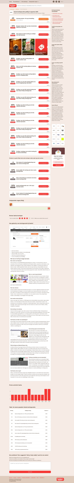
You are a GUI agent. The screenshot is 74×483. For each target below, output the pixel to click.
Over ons (10, 477)
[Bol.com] (58, 143)
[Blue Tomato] (54, 143)
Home (10, 1)
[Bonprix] (63, 143)
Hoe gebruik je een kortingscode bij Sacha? (56, 16)
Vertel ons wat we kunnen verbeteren (19, 463)
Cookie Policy (33, 477)
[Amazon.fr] (54, 130)
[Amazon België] (63, 126)
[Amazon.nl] (58, 130)
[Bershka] (58, 139)
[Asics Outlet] (58, 135)
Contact (15, 477)
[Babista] (54, 139)
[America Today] (63, 130)
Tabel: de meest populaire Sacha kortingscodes (57, 23)
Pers (38, 477)
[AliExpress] (58, 126)
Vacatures (19, 477)
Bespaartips (42, 477)
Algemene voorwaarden (26, 477)
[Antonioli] (54, 135)
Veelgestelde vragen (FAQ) (57, 13)
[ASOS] (63, 135)
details (48, 21)
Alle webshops (24, 1)
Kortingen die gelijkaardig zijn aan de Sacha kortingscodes (57, 19)
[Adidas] (54, 126)
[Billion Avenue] (63, 139)
